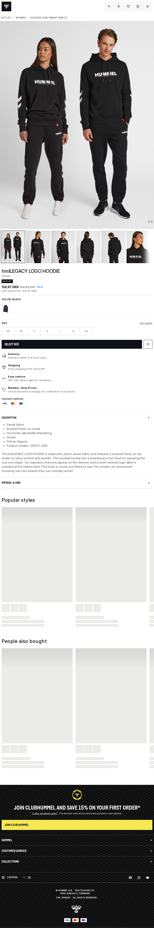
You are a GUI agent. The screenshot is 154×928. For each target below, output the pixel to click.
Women (21, 17)
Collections (10, 861)
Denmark (12, 877)
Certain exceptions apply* (45, 813)
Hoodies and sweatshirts (48, 17)
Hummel (7, 840)
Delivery (13, 354)
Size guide (146, 323)
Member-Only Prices (22, 387)
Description (9, 417)
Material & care (11, 482)
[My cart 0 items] (138, 6)
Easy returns (16, 376)
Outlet (6, 17)
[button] (119, 6)
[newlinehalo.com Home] (6, 6)
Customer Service (14, 850)
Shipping (14, 365)
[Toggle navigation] (109, 6)
